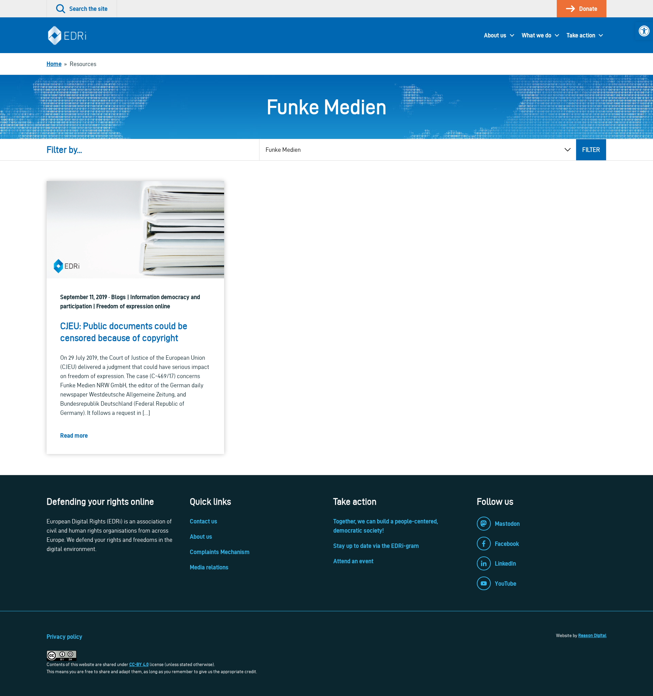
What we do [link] (536, 35)
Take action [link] (581, 35)
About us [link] (495, 35)
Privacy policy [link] (64, 636)
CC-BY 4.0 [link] (139, 664)
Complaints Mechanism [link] (220, 552)
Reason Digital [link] (592, 635)
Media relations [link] (209, 567)
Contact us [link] (203, 521)
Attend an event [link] (353, 561)
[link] (644, 31)
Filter (591, 149)
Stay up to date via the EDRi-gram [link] (376, 546)
